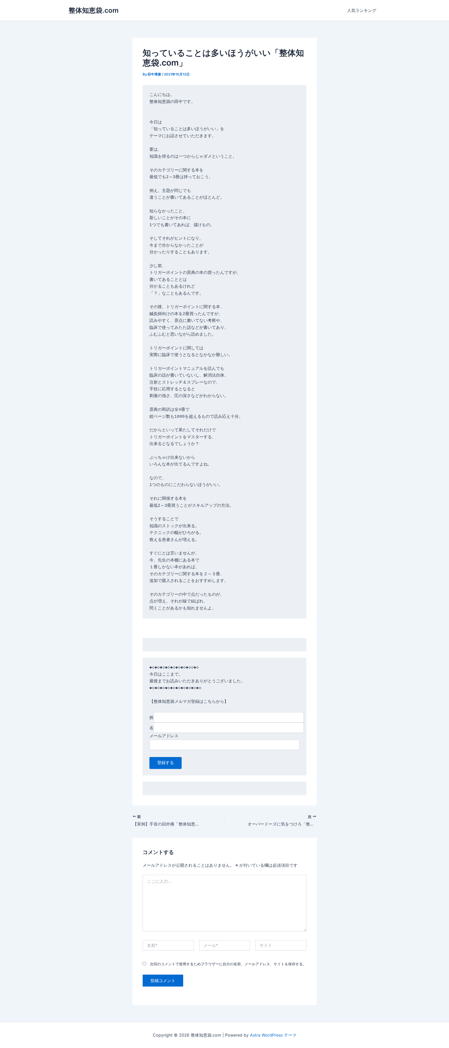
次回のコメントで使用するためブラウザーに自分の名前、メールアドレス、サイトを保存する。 (228, 964)
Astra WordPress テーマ (273, 1035)
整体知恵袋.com (93, 10)
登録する (165, 763)
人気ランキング (361, 10)
